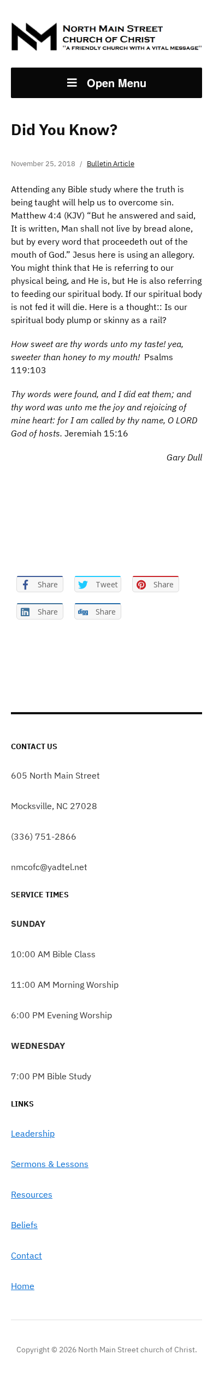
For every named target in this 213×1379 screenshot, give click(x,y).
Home (22, 1285)
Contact (26, 1255)
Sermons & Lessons (49, 1163)
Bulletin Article (110, 163)
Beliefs (24, 1224)
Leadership (33, 1133)
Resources (31, 1194)
